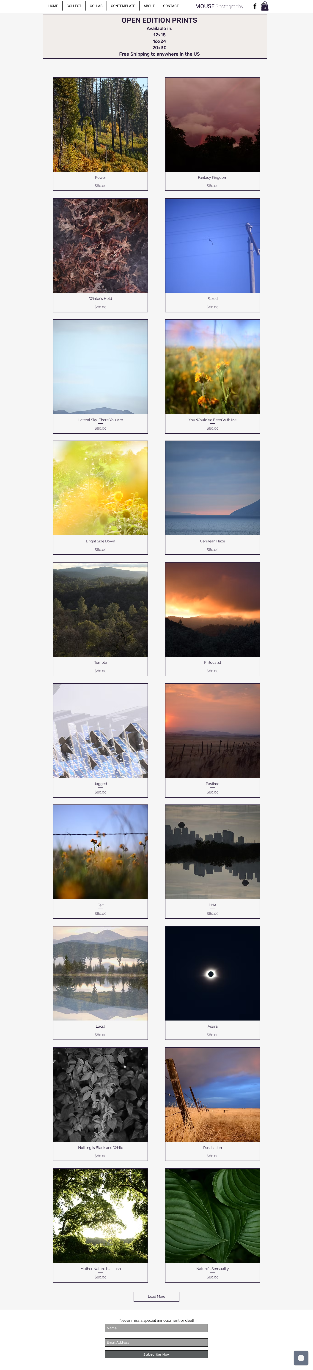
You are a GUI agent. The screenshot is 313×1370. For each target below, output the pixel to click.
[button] (74, 6)
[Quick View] (100, 125)
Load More (156, 1296)
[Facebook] (254, 6)
